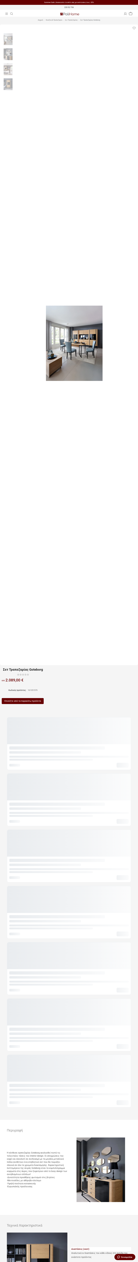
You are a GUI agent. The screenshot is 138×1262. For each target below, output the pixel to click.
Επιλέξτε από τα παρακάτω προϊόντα (22, 701)
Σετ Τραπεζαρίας (71, 20)
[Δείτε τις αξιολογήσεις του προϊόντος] (23, 674)
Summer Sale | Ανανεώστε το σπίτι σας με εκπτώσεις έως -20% (69, 2)
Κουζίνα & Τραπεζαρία (54, 20)
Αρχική (40, 20)
